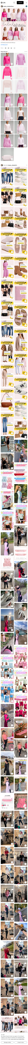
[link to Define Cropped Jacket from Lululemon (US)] (7, 100)
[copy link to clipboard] (14, 48)
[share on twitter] (11, 48)
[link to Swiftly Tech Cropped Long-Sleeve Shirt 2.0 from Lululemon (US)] (7, 86)
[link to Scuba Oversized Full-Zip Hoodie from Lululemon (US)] (7, 72)
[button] (26, 2)
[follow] (26, 6)
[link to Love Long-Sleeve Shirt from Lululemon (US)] (20, 72)
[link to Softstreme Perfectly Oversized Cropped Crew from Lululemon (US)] (20, 100)
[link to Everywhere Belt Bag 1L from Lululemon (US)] (7, 154)
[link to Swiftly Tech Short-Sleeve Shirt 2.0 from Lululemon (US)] (20, 113)
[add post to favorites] (25, 39)
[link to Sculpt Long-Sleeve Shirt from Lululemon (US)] (7, 59)
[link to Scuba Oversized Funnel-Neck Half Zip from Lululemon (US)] (20, 127)
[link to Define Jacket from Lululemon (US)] (20, 140)
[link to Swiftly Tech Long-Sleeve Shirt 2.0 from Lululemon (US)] (7, 127)
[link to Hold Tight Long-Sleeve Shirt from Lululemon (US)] (20, 59)
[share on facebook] (6, 48)
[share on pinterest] (8, 48)
